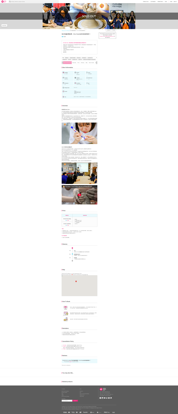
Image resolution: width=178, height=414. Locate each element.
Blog (166, 1)
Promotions (160, 1)
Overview (74, 62)
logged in (70, 361)
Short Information (67, 62)
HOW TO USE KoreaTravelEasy (84, 393)
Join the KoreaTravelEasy (65, 396)
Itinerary (82, 62)
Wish (114, 30)
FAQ (80, 392)
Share (109, 30)
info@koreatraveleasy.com (109, 36)
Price (78, 62)
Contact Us (81, 391)
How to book (91, 62)
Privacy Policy (82, 396)
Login (171, 1)
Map (86, 62)
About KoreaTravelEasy (65, 391)
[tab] (67, 62)
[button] (76, 281)
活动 (69, 30)
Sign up (175, 1)
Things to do (145, 1)
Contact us (102, 36)
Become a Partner (64, 392)
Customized (153, 1)
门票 (67, 30)
